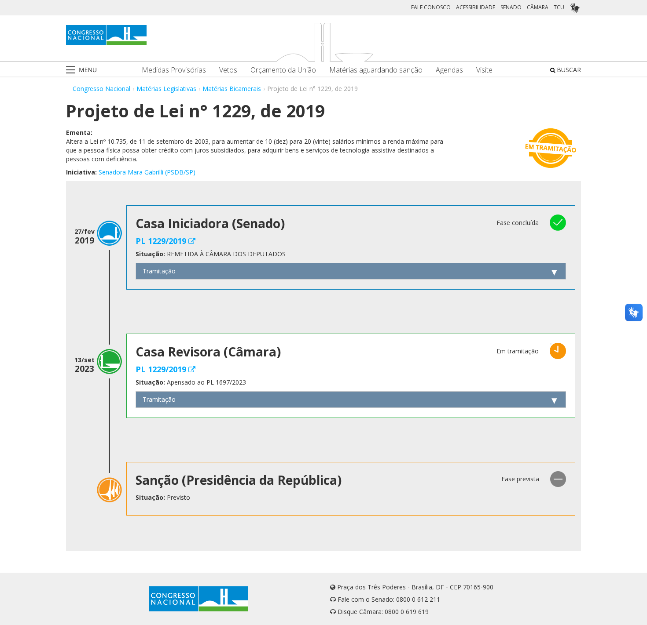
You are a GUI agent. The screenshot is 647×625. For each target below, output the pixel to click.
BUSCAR (568, 69)
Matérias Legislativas (166, 88)
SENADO (511, 7)
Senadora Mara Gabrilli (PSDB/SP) (147, 172)
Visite (484, 70)
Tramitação (159, 271)
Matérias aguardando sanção (376, 70)
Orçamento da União (283, 70)
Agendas (449, 70)
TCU (559, 7)
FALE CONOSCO (431, 7)
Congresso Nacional (101, 88)
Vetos (228, 70)
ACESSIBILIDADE (475, 7)
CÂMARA (537, 7)
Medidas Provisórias (174, 70)
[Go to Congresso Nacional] (106, 35)
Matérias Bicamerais (231, 88)
